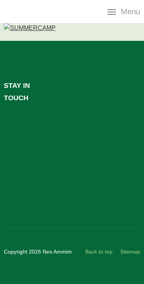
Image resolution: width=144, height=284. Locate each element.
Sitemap (130, 252)
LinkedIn (12, 144)
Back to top (99, 252)
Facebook (12, 121)
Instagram (12, 190)
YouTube (12, 167)
